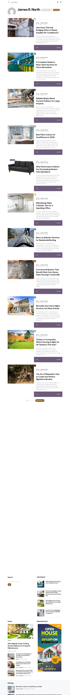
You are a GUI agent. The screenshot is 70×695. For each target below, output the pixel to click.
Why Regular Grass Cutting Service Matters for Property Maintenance (53, 602)
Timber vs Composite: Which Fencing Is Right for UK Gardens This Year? (47, 342)
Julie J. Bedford (20, 667)
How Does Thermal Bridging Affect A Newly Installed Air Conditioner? (47, 30)
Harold (9, 640)
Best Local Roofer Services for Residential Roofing (47, 238)
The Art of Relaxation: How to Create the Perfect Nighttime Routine (47, 377)
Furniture (12, 160)
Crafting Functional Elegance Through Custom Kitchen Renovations (23, 655)
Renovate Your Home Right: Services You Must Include (48, 307)
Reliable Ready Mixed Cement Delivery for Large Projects (48, 101)
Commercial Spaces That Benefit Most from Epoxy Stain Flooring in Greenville (48, 272)
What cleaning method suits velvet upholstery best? (53, 582)
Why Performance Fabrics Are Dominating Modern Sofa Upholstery (47, 169)
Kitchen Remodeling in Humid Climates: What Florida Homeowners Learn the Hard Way (53, 593)
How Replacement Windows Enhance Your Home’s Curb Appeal (23, 663)
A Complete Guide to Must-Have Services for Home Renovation (46, 65)
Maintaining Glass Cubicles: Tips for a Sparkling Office (44, 205)
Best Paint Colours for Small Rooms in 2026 (45, 135)
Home (12, 55)
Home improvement (15, 20)
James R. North (44, 23)
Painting (12, 128)
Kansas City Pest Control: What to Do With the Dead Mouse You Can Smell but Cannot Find (24, 672)
